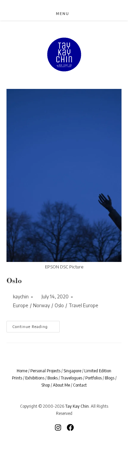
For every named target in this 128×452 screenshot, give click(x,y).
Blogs (109, 377)
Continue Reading (35, 326)
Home (22, 370)
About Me (61, 385)
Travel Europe (83, 305)
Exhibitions (34, 377)
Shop (45, 385)
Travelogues (71, 377)
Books (52, 377)
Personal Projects (45, 370)
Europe (20, 305)
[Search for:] (75, 14)
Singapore (72, 370)
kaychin (21, 296)
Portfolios (93, 377)
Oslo (14, 281)
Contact (80, 385)
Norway (41, 305)
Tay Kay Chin (77, 406)
